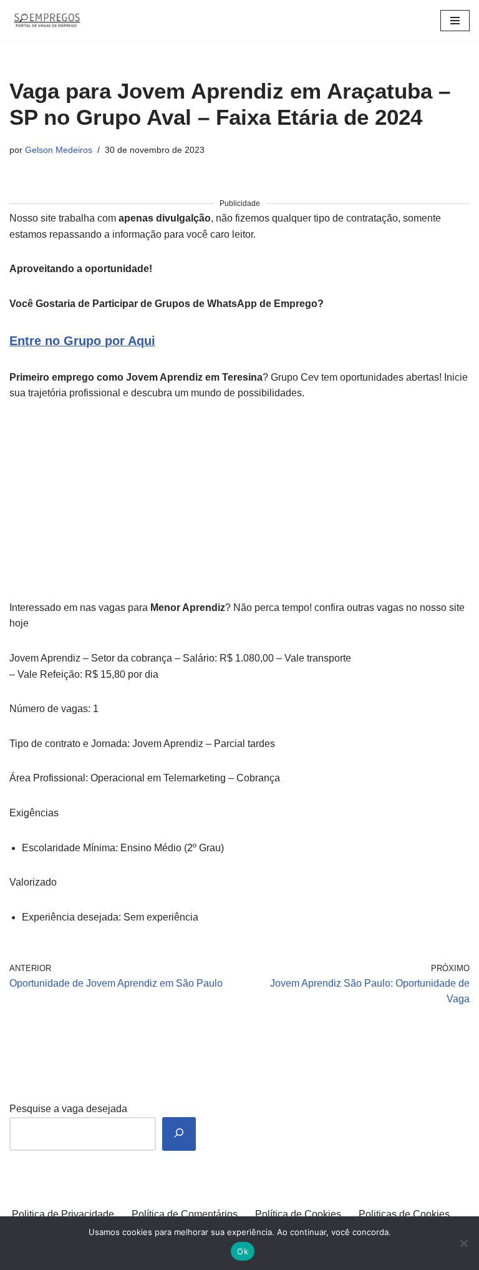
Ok (242, 1251)
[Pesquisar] (179, 1134)
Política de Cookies (298, 1214)
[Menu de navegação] (455, 20)
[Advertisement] (239, 507)
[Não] (463, 1243)
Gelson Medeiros (58, 150)
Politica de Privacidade (63, 1214)
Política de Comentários (185, 1214)
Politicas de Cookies (404, 1214)
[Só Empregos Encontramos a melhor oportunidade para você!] (46, 20)
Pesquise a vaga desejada (68, 1108)
